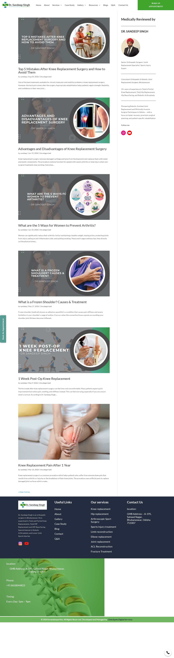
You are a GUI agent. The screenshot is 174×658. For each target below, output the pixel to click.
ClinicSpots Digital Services (120, 619)
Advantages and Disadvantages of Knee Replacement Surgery (62, 149)
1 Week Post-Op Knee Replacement (44, 379)
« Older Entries (24, 492)
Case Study (70, 5)
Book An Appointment (3, 329)
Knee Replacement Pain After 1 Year (44, 465)
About (47, 5)
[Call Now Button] (167, 652)
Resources (93, 5)
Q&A (113, 5)
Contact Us (123, 5)
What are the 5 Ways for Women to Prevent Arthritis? (57, 225)
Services (55, 5)
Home (38, 5)
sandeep (24, 77)
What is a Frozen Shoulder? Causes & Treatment (52, 302)
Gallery (80, 5)
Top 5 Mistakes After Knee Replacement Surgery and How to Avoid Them (61, 70)
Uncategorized (45, 77)
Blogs (105, 5)
